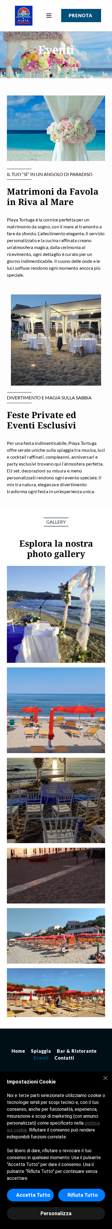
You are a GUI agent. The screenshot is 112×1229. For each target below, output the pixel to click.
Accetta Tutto (33, 1195)
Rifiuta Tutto (82, 1195)
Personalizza (56, 1213)
